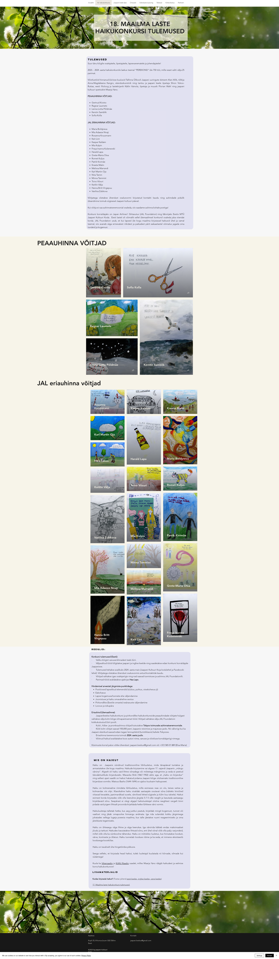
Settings (259, 955)
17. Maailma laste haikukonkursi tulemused (111, 885)
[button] (116, 293)
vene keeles (156, 879)
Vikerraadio (107, 863)
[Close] (276, 955)
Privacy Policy (86, 955)
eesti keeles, (132, 879)
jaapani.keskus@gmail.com (143, 745)
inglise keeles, (144, 879)
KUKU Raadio (122, 863)
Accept (269, 955)
